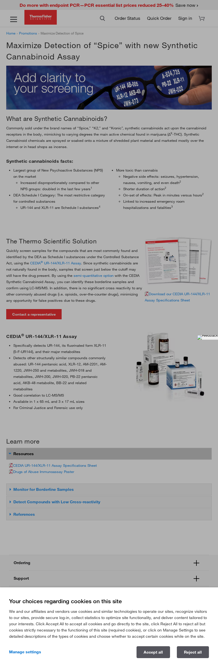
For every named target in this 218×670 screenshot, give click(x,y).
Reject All (193, 652)
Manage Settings (25, 651)
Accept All (153, 652)
